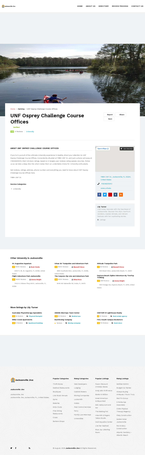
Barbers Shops (58, 421)
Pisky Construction (124, 415)
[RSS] (121, 195)
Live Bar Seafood (102, 426)
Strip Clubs (57, 407)
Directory (104, 6)
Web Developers (80, 384)
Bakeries (56, 403)
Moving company (74, 323)
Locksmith (78, 399)
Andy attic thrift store (103, 391)
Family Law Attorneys (82, 415)
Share (121, 115)
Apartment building (35, 323)
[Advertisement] (63, 28)
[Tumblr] (115, 195)
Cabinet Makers (80, 392)
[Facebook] (99, 195)
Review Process (120, 6)
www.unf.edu (106, 188)
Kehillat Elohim (123, 384)
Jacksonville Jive (73, 448)
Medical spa (76, 316)
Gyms (55, 399)
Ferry (76, 411)
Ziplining (21, 109)
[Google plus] (110, 195)
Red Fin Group (122, 398)
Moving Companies (81, 395)
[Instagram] (25, 448)
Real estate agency (120, 316)
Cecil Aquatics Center (103, 422)
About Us (90, 6)
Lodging (77, 388)
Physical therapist (35, 316)
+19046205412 (106, 184)
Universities (78, 419)
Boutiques (57, 392)
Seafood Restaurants (61, 388)
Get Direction (128, 149)
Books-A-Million (101, 394)
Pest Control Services (82, 407)
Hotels (76, 403)
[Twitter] (105, 195)
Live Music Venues (60, 395)
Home (80, 6)
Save (110, 119)
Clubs (55, 417)
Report (110, 115)
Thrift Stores (58, 384)
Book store (118, 323)
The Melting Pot (101, 411)
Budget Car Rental (124, 388)
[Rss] (29, 448)
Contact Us (137, 6)
